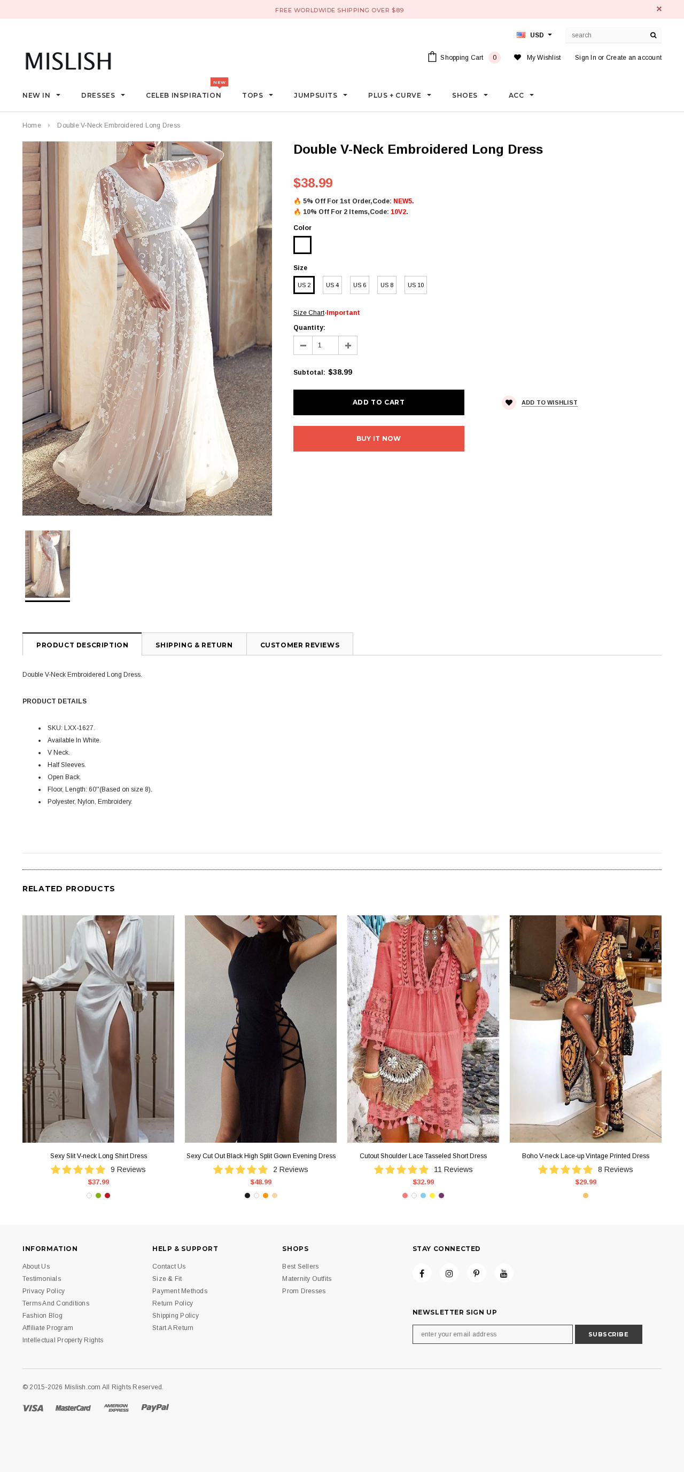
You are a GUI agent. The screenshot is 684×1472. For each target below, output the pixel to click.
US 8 (386, 285)
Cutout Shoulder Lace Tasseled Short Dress (423, 1156)
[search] (654, 35)
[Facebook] (422, 1273)
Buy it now (378, 438)
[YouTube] (504, 1273)
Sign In (585, 57)
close (659, 8)
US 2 (304, 285)
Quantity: (309, 327)
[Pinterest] (476, 1273)
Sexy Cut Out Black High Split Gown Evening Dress (261, 1156)
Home (31, 125)
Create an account (634, 57)
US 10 (416, 285)
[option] (147, 328)
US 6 (359, 285)
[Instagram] (449, 1273)
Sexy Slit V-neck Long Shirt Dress (98, 1156)
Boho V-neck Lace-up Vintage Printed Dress (585, 1156)
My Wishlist (544, 57)
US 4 (332, 285)
